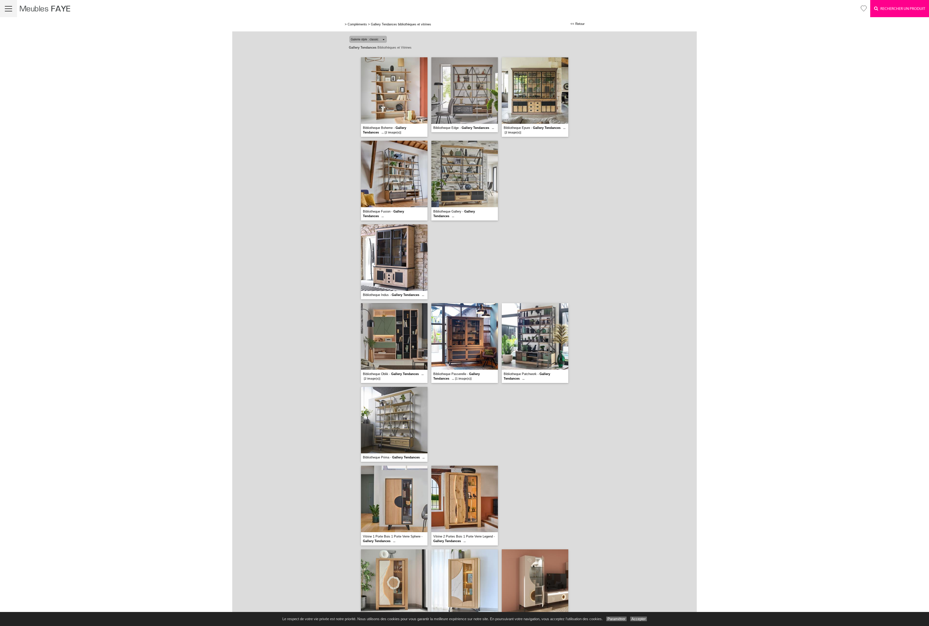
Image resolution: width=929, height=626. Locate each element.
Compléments (357, 24)
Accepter (638, 619)
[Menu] (8, 8)
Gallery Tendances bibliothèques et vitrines (401, 24)
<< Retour (577, 24)
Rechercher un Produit (901, 9)
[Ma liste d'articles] (863, 8)
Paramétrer (616, 619)
